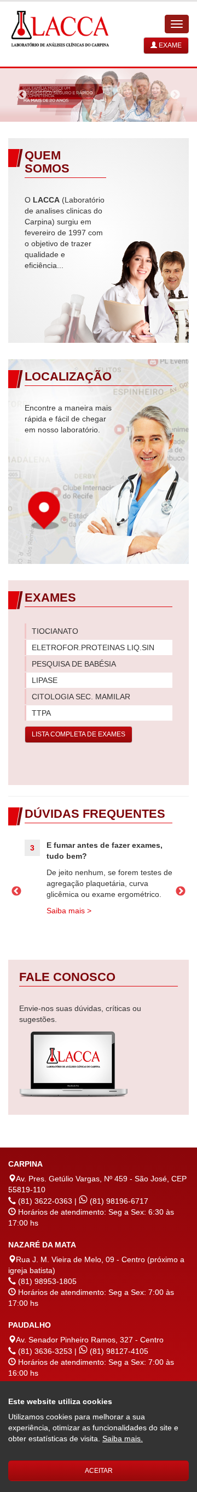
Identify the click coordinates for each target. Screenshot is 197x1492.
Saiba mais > (69, 910)
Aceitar (99, 1471)
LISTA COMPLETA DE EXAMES (78, 734)
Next (175, 95)
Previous (21, 95)
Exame (169, 45)
